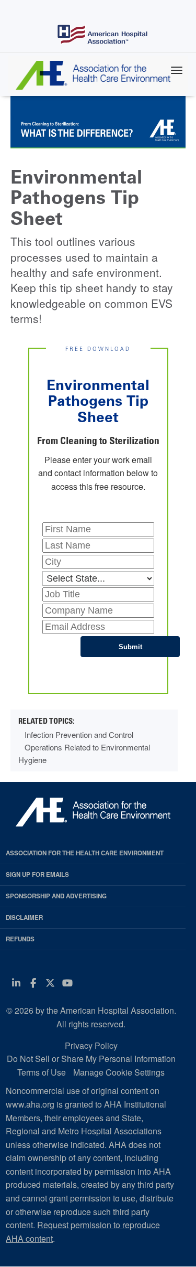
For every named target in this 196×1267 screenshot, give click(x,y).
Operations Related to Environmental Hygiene (84, 753)
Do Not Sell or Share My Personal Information (91, 1059)
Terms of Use (41, 1072)
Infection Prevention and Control (79, 734)
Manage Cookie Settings (119, 1072)
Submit (130, 647)
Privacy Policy (91, 1045)
